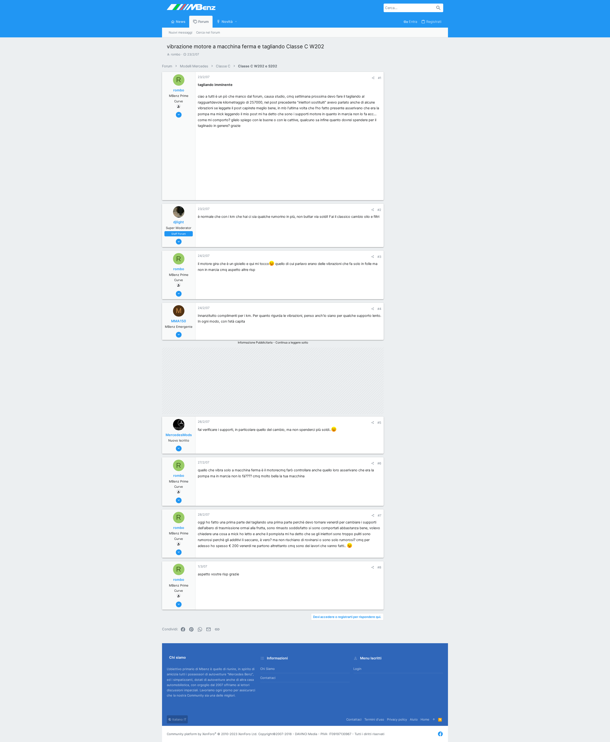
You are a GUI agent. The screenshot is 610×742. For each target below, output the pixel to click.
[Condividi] (373, 78)
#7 (379, 515)
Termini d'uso (374, 719)
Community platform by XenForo (212, 734)
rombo (175, 54)
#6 (379, 463)
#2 (379, 210)
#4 (379, 309)
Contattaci (267, 678)
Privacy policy (397, 719)
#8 (379, 567)
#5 (379, 422)
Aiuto (414, 719)
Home (425, 719)
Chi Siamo (267, 669)
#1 (379, 78)
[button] (236, 21)
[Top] (434, 719)
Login (357, 669)
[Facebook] (440, 734)
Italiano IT (178, 719)
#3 (379, 257)
